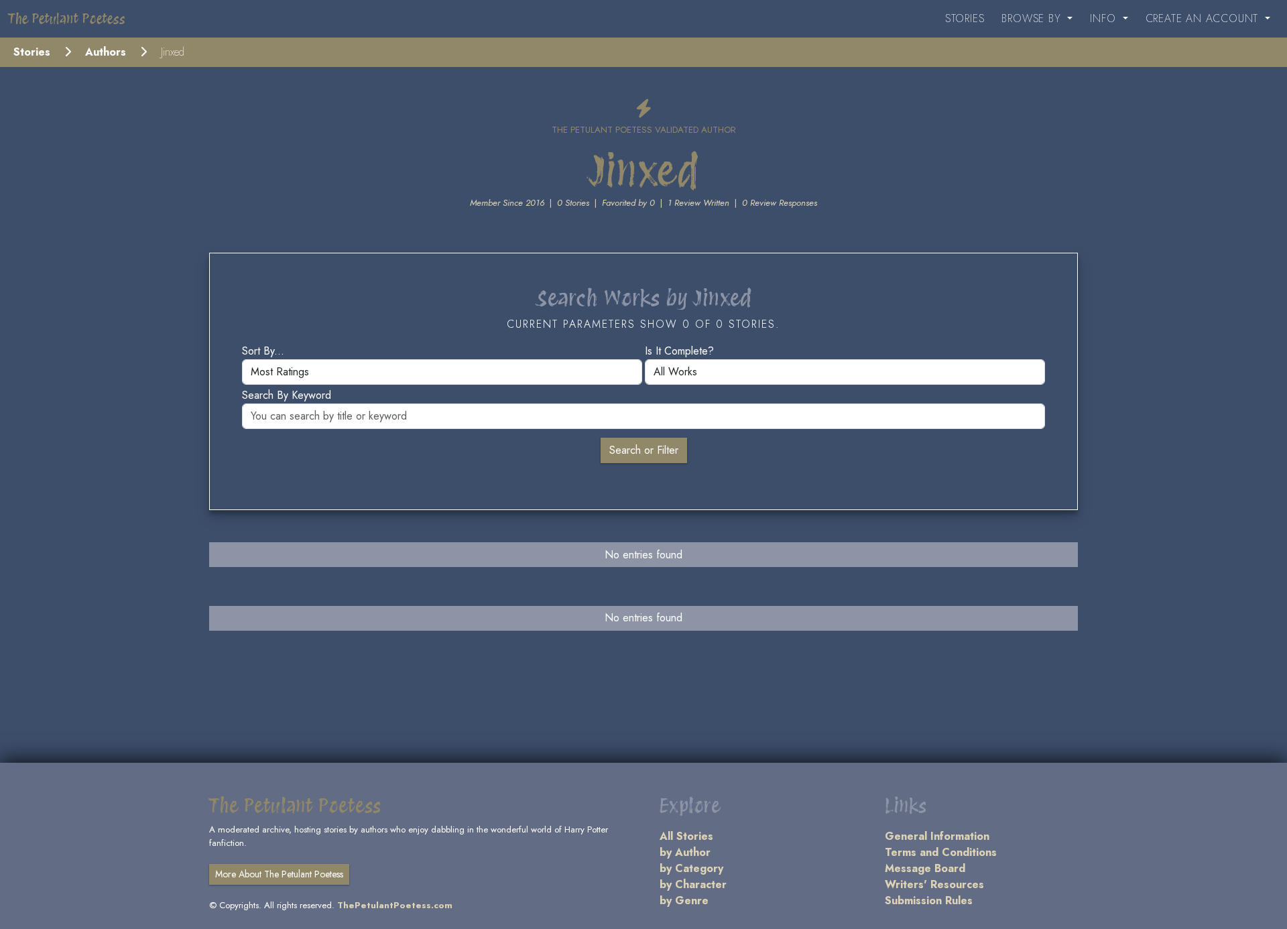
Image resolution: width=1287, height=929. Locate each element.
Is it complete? (679, 351)
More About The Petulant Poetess (279, 874)
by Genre (684, 900)
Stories (965, 18)
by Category (691, 868)
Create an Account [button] (1204, 18)
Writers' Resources (934, 884)
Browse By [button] (1032, 18)
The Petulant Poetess (66, 19)
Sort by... (263, 351)
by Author (685, 852)
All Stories (686, 836)
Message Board (925, 868)
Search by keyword (286, 395)
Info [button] (1104, 18)
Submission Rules (929, 900)
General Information (937, 836)
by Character (693, 884)
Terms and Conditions (941, 852)
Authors (105, 52)
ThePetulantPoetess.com (394, 905)
